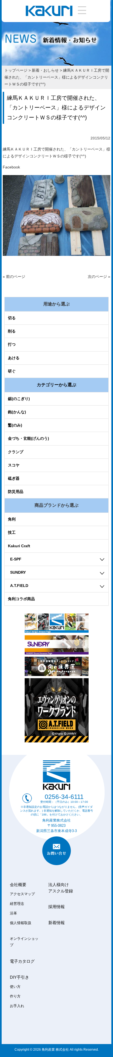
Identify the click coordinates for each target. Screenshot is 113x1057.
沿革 (13, 913)
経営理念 (17, 904)
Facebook (11, 167)
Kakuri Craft (19, 546)
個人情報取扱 (20, 923)
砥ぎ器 (13, 478)
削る (12, 331)
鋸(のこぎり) (19, 398)
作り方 (15, 996)
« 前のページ (14, 276)
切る (12, 318)
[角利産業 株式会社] (49, 14)
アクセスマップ (22, 894)
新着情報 (56, 922)
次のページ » (99, 276)
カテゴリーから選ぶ (56, 384)
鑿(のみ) (15, 425)
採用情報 (56, 906)
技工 (12, 532)
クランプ (15, 452)
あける (13, 358)
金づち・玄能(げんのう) (28, 438)
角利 (12, 519)
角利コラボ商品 (21, 599)
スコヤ (13, 465)
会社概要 (18, 884)
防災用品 (15, 491)
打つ (12, 344)
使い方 (15, 987)
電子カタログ (22, 961)
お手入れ (17, 1006)
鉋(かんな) (17, 412)
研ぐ (12, 371)
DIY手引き (19, 977)
